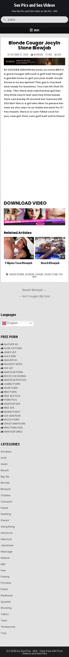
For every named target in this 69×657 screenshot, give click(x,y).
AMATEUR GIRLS (12, 431)
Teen (4, 620)
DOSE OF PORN (12, 348)
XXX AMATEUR (12, 416)
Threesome (8, 627)
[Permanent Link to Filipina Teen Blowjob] (19, 248)
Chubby (6, 495)
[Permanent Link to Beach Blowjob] (50, 248)
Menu (36, 30)
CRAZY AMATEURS (14, 423)
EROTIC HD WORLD (14, 376)
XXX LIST (8, 368)
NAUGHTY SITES (12, 364)
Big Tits (5, 476)
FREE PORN (10, 392)
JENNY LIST (9, 352)
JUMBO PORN (11, 384)
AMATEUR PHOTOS (14, 380)
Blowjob (38, 54)
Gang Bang (8, 526)
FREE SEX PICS (11, 396)
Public (4, 589)
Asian (4, 464)
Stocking (6, 608)
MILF (3, 564)
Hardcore (7, 533)
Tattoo (5, 614)
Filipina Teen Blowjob (18, 263)
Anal (3, 458)
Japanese (7, 545)
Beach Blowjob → (34, 290)
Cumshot (6, 501)
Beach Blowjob (50, 263)
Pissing (5, 576)
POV (60, 274)
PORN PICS (10, 400)
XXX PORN (9, 356)
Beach (5, 470)
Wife (34, 276)
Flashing (6, 514)
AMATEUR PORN (13, 372)
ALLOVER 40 (10, 344)
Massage (6, 551)
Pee (3, 570)
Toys (4, 633)
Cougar (39, 274)
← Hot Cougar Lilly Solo (34, 296)
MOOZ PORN (11, 419)
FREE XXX (8, 408)
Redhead (6, 595)
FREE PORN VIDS (13, 427)
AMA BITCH (10, 360)
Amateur (6, 451)
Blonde (20, 274)
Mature (5, 558)
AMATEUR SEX (11, 404)
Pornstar (6, 583)
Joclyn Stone (51, 274)
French (5, 520)
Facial (4, 508)
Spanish (6, 602)
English (12, 323)
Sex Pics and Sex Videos (34, 5)
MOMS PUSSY (11, 412)
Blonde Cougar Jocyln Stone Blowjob (34, 45)
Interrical (6, 539)
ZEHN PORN (10, 388)
